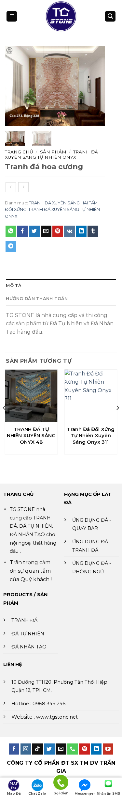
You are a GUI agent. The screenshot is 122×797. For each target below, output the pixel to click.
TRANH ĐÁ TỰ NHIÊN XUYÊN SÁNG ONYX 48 (31, 435)
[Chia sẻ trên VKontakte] (69, 231)
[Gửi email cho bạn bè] (46, 231)
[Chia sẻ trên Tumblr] (93, 231)
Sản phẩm (53, 151)
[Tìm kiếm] (110, 16)
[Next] (95, 86)
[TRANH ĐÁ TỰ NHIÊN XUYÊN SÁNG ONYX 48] (31, 396)
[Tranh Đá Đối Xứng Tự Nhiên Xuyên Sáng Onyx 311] (90, 396)
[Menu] (12, 16)
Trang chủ (19, 151)
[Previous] (15, 86)
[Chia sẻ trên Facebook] (22, 231)
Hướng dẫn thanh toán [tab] (37, 298)
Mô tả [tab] (13, 285)
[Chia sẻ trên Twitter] (34, 231)
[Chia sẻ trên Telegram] (11, 246)
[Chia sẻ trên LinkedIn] (81, 231)
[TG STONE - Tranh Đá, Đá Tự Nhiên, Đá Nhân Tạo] (61, 16)
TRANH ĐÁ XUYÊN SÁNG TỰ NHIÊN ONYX (51, 154)
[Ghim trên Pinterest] (57, 231)
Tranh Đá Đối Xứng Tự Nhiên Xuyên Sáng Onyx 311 (91, 435)
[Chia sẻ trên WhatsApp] (11, 231)
